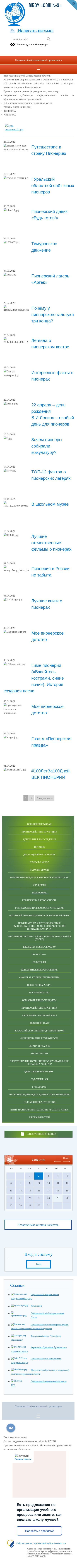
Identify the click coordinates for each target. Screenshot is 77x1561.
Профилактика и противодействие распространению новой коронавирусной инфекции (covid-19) (39, 926)
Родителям (39, 962)
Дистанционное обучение (39, 854)
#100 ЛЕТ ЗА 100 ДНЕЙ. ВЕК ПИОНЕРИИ (39, 977)
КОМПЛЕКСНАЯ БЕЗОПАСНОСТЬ (39, 900)
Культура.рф (36, 1306)
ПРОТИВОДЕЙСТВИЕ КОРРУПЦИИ (39, 1008)
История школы (39, 870)
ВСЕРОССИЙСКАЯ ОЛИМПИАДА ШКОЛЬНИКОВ (39, 1031)
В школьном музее (50, 504)
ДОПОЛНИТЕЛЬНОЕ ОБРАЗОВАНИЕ (39, 970)
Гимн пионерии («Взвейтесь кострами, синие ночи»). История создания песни (34, 678)
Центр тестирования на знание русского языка (39, 1110)
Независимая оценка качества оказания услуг (39, 877)
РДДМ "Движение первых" (39, 1071)
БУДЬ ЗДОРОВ (39, 1087)
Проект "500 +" (39, 954)
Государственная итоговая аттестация (39, 908)
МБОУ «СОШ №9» (45, 5)
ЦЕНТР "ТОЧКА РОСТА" (39, 985)
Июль (66, 1158)
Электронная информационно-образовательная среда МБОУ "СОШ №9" (39, 1062)
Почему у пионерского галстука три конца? (52, 314)
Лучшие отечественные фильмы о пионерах (51, 543)
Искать (48, 39)
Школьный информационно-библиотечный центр (39, 915)
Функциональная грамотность (39, 1038)
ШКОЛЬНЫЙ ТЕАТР (39, 1023)
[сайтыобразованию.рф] (71, 5)
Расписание (39, 892)
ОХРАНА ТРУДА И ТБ (39, 1046)
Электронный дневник (41, 1134)
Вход (38, 1264)
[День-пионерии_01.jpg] (17, 129)
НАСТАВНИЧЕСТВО (39, 992)
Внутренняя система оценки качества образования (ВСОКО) (39, 938)
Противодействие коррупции (39, 832)
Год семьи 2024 (39, 1079)
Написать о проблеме (39, 1530)
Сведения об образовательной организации (38, 60)
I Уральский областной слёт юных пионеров (52, 185)
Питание (39, 847)
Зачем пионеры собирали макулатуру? (46, 446)
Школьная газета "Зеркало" (39, 947)
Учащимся (39, 885)
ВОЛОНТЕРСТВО (39, 1053)
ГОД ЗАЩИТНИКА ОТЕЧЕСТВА (39, 1102)
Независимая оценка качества (38, 1225)
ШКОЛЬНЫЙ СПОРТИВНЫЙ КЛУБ (39, 1015)
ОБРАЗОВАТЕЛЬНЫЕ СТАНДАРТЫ (39, 1000)
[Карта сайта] (12, 30)
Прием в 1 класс (39, 862)
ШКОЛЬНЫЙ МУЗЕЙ (39, 1117)
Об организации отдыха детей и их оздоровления (39, 1094)
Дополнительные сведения (39, 839)
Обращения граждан (39, 824)
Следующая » (45, 798)
